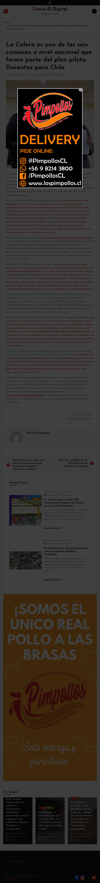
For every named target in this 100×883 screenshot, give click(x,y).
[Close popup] (81, 90)
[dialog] (50, 138)
